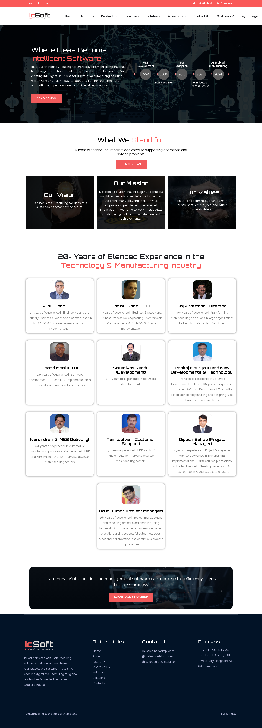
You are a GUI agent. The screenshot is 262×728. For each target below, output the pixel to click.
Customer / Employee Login (238, 16)
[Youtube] (30, 3)
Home (69, 16)
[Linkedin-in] (47, 3)
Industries (132, 16)
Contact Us (201, 16)
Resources (175, 16)
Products (108, 16)
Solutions (153, 16)
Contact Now (46, 98)
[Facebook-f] (38, 3)
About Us (87, 16)
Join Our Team (131, 164)
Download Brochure (131, 597)
